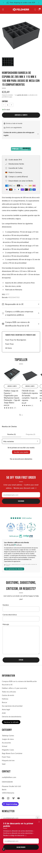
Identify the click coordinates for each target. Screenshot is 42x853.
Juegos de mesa (8, 739)
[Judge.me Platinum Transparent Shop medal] (31, 527)
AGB (3, 713)
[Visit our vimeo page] (13, 798)
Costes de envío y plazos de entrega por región (19, 133)
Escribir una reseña (21, 452)
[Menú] (3, 9)
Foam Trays (9, 344)
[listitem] (21, 2)
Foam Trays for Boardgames (15, 340)
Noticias (5, 699)
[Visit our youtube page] (18, 798)
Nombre (6, 605)
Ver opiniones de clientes (14, 569)
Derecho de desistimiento (11, 716)
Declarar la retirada (11, 722)
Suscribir (21, 847)
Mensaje (6, 624)
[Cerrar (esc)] (39, 822)
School (4, 746)
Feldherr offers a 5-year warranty (14, 688)
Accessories (6, 743)
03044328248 (7, 782)
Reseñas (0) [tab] (11, 434)
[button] (3, 849)
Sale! (3, 764)
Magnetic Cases (8, 750)
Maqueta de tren (8, 760)
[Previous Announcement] (3, 2)
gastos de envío (22, 95)
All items (8, 348)
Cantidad (5, 101)
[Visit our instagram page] (8, 798)
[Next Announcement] (38, 2)
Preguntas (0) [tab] (30, 434)
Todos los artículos (9, 692)
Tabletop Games (8, 735)
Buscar (4, 702)
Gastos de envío (8, 695)
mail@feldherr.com (9, 777)
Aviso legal (6, 709)
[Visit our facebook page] (3, 798)
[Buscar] (35, 9)
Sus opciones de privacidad (12, 706)
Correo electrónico (10, 615)
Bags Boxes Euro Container (12, 753)
